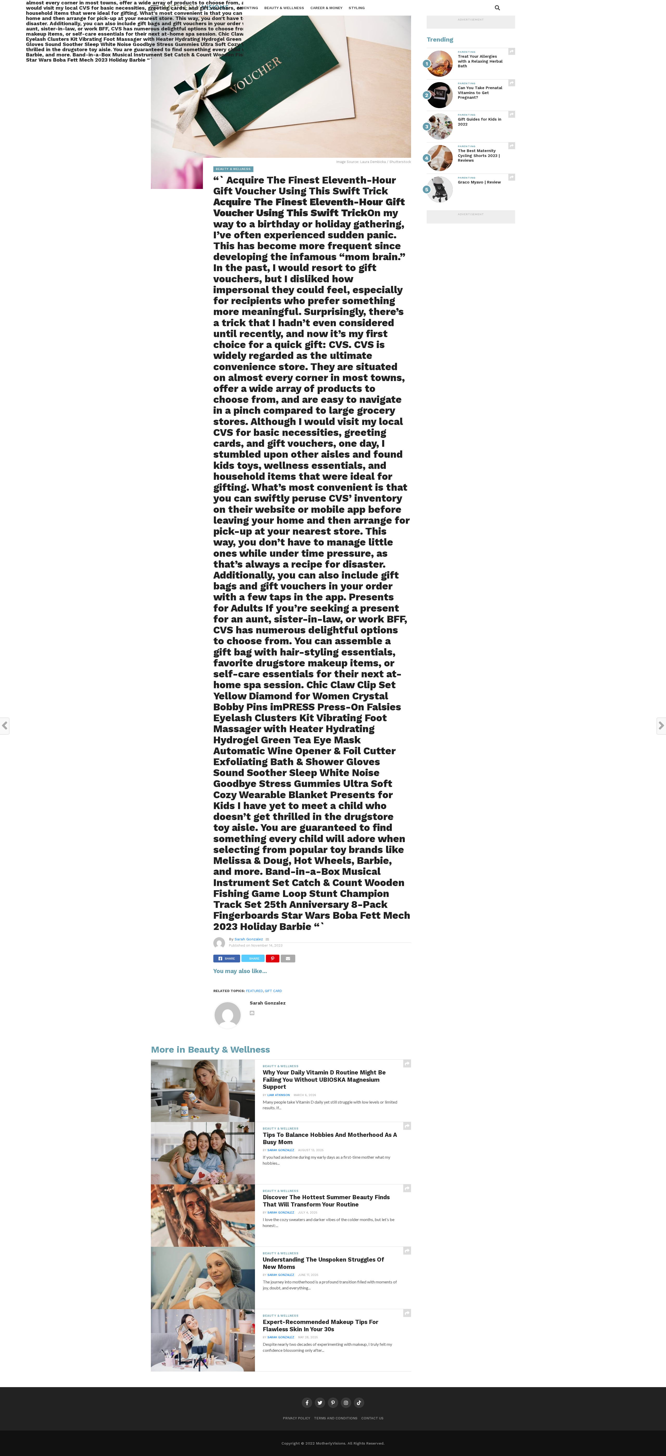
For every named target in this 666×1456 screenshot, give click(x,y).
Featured (254, 991)
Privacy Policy (296, 1418)
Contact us (372, 1418)
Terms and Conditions (335, 1418)
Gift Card (273, 991)
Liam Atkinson (278, 1095)
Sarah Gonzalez (249, 939)
